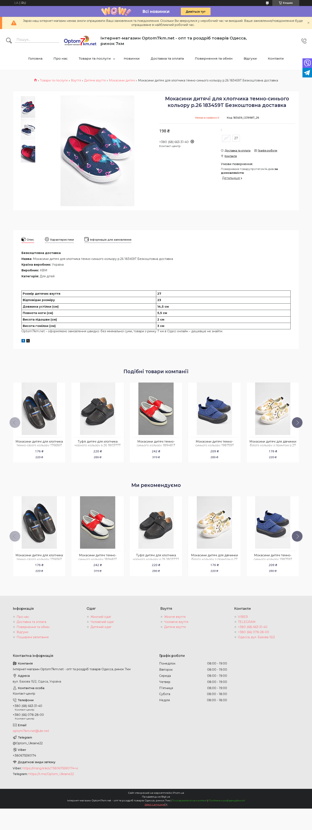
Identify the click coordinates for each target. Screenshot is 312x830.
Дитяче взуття (95, 80)
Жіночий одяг (100, 617)
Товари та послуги (95, 58)
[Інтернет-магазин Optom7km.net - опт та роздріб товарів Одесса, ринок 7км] (80, 41)
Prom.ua (178, 792)
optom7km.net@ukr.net (31, 731)
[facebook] (23, 341)
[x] (28, 341)
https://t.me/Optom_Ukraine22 (51, 774)
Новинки (132, 58)
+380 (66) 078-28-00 (253, 632)
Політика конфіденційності (227, 800)
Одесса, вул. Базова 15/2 (256, 637)
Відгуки (250, 58)
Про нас (60, 58)
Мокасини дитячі (122, 80)
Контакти (276, 58)
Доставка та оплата (167, 58)
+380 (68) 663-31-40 (252, 627)
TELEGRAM (247, 622)
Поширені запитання (33, 637)
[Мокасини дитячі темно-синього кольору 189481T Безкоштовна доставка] (156, 409)
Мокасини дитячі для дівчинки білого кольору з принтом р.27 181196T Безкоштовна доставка (273, 445)
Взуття (76, 80)
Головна (35, 58)
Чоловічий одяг (102, 622)
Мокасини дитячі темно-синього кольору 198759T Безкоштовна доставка (214, 445)
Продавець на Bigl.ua (156, 796)
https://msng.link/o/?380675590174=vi (50, 768)
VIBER (243, 617)
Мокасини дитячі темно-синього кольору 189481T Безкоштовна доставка (156, 445)
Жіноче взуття (175, 617)
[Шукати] (9, 41)
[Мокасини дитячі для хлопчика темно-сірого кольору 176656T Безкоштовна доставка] (39, 409)
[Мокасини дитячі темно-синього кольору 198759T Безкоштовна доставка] (214, 409)
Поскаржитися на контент (189, 800)
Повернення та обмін (214, 58)
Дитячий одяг (100, 627)
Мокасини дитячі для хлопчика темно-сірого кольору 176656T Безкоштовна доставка (39, 445)
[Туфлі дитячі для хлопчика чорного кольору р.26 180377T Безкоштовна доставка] (97, 409)
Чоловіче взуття (176, 622)
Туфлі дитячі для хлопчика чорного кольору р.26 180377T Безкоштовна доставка (97, 445)
